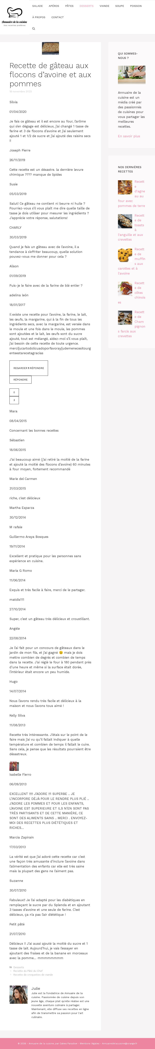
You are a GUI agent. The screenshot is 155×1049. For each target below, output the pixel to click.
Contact (57, 17)
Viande (104, 5)
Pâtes (69, 5)
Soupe (119, 5)
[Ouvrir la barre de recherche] (33, 28)
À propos (38, 17)
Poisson (136, 5)
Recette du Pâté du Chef (28, 970)
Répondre (20, 379)
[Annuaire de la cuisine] (14, 17)
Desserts (87, 5)
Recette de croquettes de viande (33, 974)
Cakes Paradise (68, 1043)
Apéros (54, 5)
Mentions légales (89, 1043)
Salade (37, 5)
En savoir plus (129, 136)
